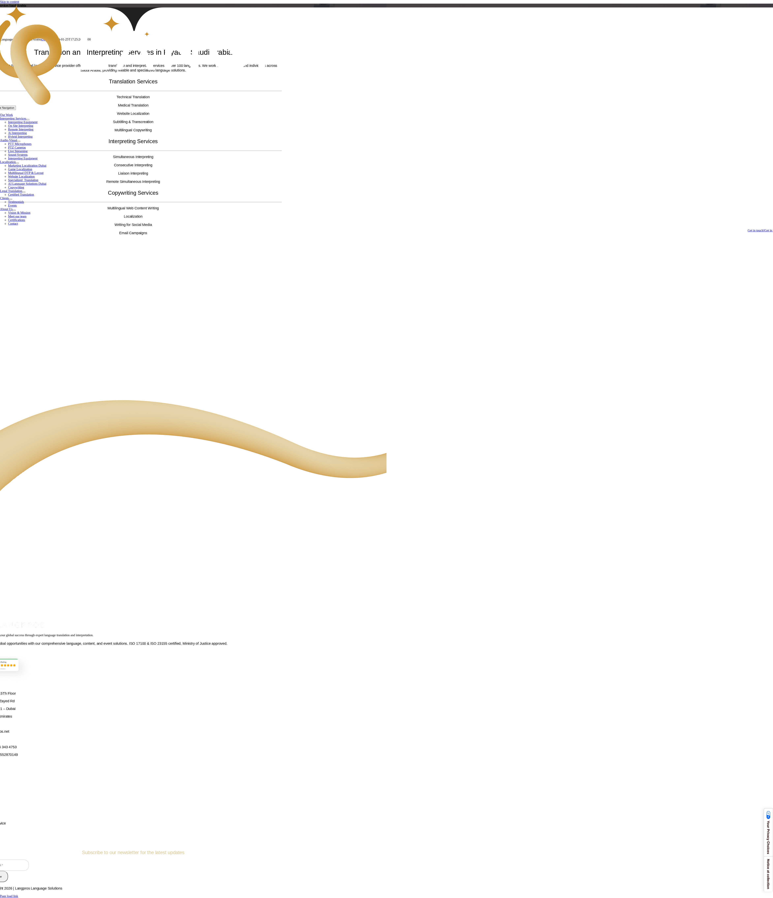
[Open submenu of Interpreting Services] (27, 119)
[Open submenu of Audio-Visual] (18, 141)
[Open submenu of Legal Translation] (23, 192)
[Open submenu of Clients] (10, 199)
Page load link (9, 896)
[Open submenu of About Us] (14, 210)
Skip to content (9, 1)
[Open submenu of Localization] (17, 163)
